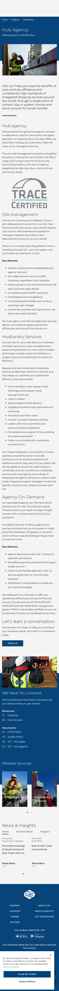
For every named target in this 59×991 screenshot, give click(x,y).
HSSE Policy (14, 732)
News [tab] (5, 831)
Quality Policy (15, 736)
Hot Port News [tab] (24, 831)
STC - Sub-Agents (18, 746)
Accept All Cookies (27, 974)
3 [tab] (31, 873)
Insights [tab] (44, 831)
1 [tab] (27, 812)
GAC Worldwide (44, 916)
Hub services (15, 720)
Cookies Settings (27, 981)
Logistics (14, 911)
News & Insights (44, 911)
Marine (15, 916)
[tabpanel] (14, 789)
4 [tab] (36, 873)
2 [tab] (31, 812)
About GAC (44, 905)
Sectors (15, 922)
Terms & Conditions (11, 967)
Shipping (15, 20)
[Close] (50, 955)
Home (5, 20)
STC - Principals (16, 741)
